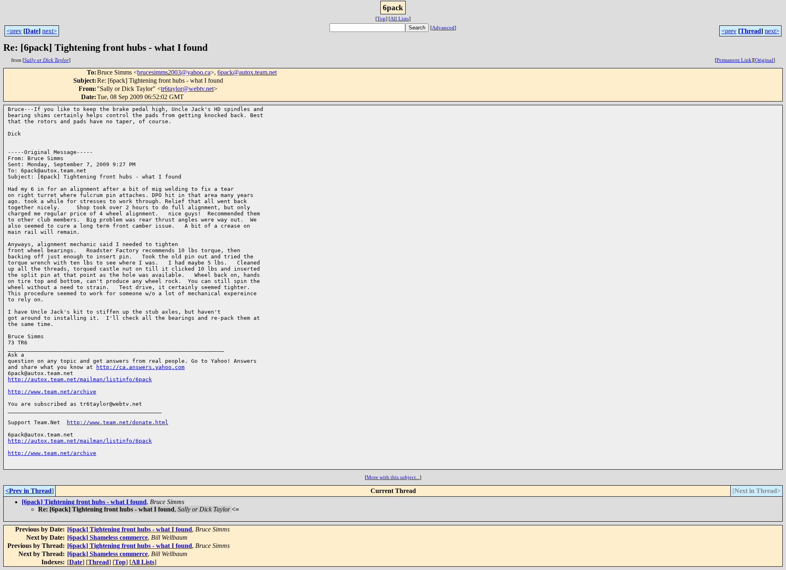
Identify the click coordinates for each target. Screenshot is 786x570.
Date (31, 30)
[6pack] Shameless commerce (107, 537)
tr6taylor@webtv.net (187, 88)
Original (764, 60)
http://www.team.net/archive (52, 392)
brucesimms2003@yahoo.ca (173, 72)
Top (381, 19)
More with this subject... (393, 477)
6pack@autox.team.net (247, 72)
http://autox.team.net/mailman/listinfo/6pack (80, 379)
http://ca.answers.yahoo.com (140, 367)
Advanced (443, 28)
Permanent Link (734, 60)
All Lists (399, 19)
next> (49, 30)
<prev (14, 30)
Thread (750, 30)
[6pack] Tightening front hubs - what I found (84, 501)
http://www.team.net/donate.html (117, 422)
